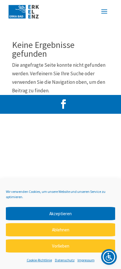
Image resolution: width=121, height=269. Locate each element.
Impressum (86, 260)
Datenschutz (65, 260)
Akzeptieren (60, 213)
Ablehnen (60, 230)
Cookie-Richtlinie (39, 260)
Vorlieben (60, 246)
